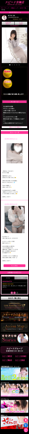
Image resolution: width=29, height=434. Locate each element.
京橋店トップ (14, 8)
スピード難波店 (7, 360)
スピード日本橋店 (20, 356)
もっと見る (14, 266)
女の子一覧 (23, 8)
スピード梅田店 (7, 356)
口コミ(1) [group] (8, 278)
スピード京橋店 (14, 2)
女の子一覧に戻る (14, 298)
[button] (9, 64)
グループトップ (5, 8)
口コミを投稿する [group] (21, 277)
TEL (25, 426)
